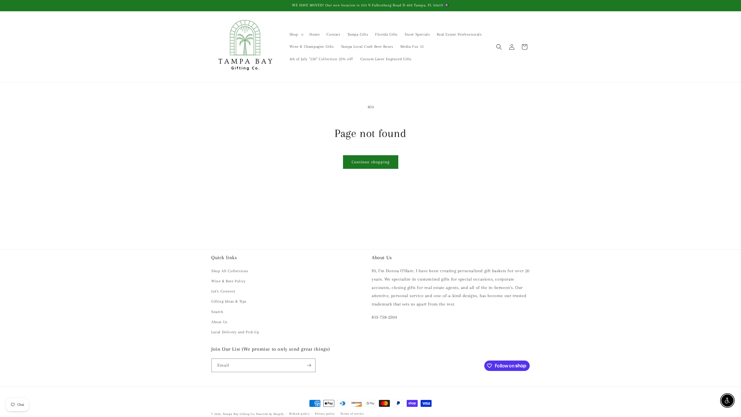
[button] (296, 34)
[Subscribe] (308, 365)
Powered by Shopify (270, 414)
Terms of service (352, 414)
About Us (219, 322)
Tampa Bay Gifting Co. (239, 414)
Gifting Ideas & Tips (229, 301)
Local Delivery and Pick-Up (235, 332)
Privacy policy (325, 414)
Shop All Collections (229, 271)
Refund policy (299, 414)
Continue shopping (371, 162)
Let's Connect (223, 291)
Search (217, 312)
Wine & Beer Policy (228, 281)
